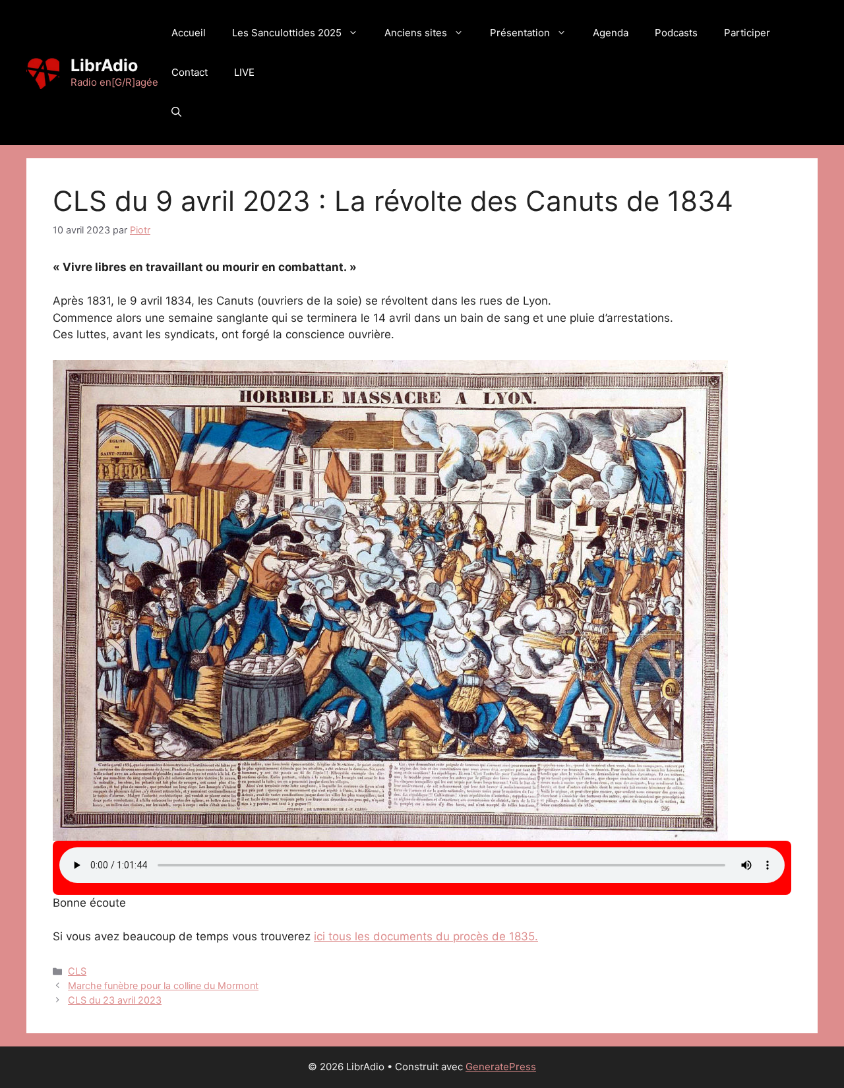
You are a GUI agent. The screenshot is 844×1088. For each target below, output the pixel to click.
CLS (77, 971)
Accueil (188, 32)
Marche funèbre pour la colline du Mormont (163, 985)
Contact (189, 72)
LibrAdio (104, 65)
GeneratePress (501, 1066)
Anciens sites (415, 32)
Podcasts (676, 32)
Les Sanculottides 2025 (287, 32)
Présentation (520, 32)
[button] (176, 112)
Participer (747, 32)
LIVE (244, 72)
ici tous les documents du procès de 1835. (426, 936)
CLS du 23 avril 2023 (115, 1000)
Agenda (610, 32)
